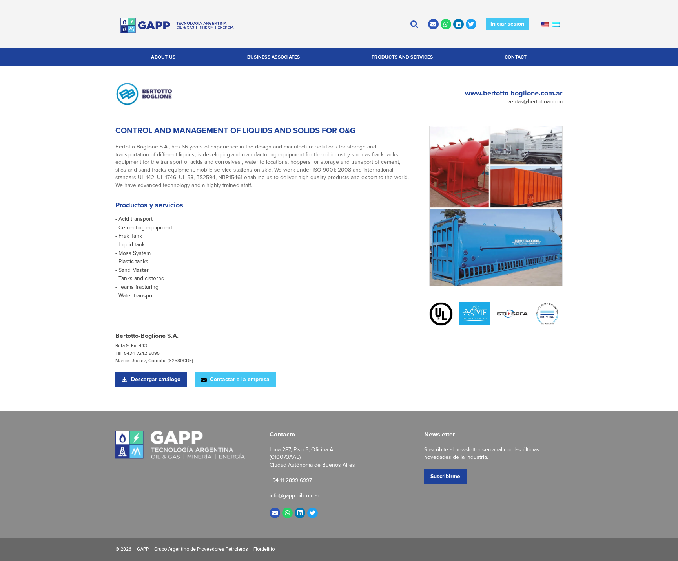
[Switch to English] (545, 24)
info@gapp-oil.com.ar (294, 495)
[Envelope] (433, 24)
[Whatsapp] (446, 24)
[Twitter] (471, 24)
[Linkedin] (458, 24)
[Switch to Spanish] (556, 24)
